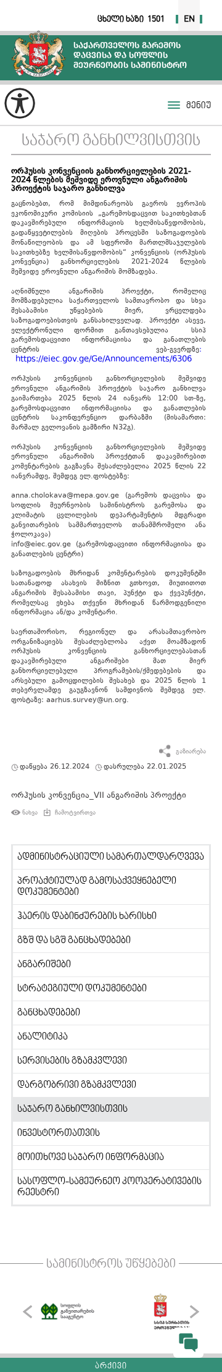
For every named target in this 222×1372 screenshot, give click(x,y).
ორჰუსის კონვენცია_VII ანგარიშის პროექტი (98, 796)
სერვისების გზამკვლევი (72, 1061)
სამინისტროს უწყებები (111, 1264)
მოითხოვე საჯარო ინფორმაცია (90, 1157)
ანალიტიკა (42, 1037)
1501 (156, 19)
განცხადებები (48, 1013)
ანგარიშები (44, 965)
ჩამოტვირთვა (75, 812)
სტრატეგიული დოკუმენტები (82, 989)
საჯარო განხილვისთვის (111, 141)
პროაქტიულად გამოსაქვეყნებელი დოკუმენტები (96, 886)
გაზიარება (191, 751)
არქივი (111, 1366)
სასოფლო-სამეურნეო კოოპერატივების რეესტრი (109, 1187)
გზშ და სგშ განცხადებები (74, 941)
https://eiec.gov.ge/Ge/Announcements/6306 (103, 360)
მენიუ (198, 106)
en (189, 19)
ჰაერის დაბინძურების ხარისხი (87, 916)
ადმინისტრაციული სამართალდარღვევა (110, 857)
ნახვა (30, 812)
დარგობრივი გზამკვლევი (76, 1085)
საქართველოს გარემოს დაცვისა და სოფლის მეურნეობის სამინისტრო (38, 53)
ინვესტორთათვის (58, 1133)
